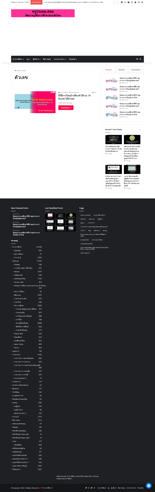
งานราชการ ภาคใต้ (21, 375)
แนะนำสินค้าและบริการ (20, 462)
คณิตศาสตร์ (18, 275)
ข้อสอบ (16, 272)
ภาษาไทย (17, 302)
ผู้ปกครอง (15, 389)
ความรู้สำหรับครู (22, 323)
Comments (136, 70)
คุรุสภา (82, 223)
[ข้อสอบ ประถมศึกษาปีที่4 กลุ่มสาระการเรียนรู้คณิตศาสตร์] (111, 105)
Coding (17, 264)
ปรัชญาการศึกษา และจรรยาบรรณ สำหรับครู (30, 286)
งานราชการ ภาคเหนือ (22, 371)
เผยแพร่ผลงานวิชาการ (20, 459)
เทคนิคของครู (17, 452)
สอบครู (14, 403)
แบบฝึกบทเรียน (19, 341)
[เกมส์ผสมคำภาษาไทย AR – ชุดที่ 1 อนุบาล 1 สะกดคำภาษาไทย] (50, 216)
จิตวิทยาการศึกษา (22, 327)
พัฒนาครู (17, 295)
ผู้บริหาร (36, 59)
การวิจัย (19, 319)
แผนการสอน (18, 344)
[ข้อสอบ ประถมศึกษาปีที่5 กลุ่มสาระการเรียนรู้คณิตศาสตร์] (111, 89)
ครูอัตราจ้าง (18, 410)
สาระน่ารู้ (17, 257)
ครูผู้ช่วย (17, 406)
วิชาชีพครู (15, 392)
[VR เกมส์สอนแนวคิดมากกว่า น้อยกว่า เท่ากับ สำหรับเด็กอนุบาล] (113, 139)
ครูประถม (15, 261)
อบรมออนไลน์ (84, 240)
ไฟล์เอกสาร (16, 469)
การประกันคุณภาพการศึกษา (26, 309)
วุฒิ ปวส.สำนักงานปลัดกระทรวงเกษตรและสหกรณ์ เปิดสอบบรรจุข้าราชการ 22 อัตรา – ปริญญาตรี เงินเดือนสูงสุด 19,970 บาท (132, 152)
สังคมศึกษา (18, 337)
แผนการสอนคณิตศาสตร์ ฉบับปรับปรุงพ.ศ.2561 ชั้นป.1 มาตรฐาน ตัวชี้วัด (94, 248)
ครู (28, 59)
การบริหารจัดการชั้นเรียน (23, 268)
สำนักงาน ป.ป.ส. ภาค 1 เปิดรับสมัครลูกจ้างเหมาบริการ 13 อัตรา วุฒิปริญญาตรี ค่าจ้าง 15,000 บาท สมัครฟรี (113, 181)
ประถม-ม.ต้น (18, 282)
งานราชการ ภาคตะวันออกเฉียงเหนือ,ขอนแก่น (94, 227)
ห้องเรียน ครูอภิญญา (19, 431)
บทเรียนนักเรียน (19, 279)
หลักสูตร (15, 427)
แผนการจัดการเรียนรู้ (19, 466)
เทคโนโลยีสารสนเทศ (19, 455)
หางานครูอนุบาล (20, 378)
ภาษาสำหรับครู (21, 330)
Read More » (66, 108)
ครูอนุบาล (15, 351)
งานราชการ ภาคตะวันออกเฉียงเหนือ (27, 365)
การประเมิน (20, 312)
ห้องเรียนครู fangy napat (21, 438)
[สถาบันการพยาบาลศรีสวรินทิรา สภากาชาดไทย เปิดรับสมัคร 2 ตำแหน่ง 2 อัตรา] (60, 222)
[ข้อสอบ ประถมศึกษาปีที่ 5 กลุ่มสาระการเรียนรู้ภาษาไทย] (111, 114)
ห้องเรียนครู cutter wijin (20, 434)
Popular (109, 70)
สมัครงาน (97, 230)
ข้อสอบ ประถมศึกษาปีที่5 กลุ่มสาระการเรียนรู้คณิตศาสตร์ (130, 88)
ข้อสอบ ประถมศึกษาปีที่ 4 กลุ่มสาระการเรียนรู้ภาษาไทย (130, 96)
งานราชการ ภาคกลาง (22, 362)
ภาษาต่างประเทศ (20, 298)
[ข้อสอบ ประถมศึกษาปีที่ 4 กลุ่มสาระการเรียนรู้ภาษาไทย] (111, 97)
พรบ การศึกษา (19, 291)
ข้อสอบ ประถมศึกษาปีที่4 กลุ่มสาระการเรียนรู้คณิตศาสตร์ (130, 104)
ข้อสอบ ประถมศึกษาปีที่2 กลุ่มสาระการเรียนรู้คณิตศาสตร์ (130, 79)
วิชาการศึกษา (19, 305)
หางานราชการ (59, 59)
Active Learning (85, 215)
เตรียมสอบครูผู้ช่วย (18, 448)
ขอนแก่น (83, 219)
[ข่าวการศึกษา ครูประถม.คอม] (43, 13)
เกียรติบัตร (18, 445)
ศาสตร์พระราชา (17, 396)
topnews (17, 250)
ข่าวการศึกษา (17, 59)
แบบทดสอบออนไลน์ (86, 244)
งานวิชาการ (16, 381)
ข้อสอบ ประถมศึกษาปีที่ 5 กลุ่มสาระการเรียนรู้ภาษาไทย (130, 113)
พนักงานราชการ (20, 413)
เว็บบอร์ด (72, 59)
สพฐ (89, 230)
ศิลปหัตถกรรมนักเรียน (19, 399)
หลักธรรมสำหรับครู (18, 424)
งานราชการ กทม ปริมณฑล (24, 358)
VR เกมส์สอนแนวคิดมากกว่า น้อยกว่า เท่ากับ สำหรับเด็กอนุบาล (113, 148)
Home (18, 70)
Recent (121, 70)
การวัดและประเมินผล (24, 316)
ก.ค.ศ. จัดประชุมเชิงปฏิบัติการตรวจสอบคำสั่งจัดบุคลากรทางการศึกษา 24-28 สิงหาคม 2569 (131, 181)
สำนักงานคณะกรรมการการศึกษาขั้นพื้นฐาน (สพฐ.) (93, 235)
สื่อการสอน (47, 59)
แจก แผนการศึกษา (97, 240)
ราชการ (82, 230)
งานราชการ (16, 355)
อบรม (14, 441)
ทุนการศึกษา (18, 254)
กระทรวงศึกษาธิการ (99, 215)
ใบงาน (16, 348)
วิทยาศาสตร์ (18, 334)
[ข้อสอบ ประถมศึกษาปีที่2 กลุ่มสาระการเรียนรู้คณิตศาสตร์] (111, 80)
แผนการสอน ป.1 (85, 253)
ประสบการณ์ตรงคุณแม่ (20, 385)
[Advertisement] (77, 39)
